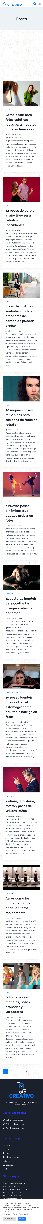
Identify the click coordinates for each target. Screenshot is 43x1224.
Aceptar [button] (21, 1219)
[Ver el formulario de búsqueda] (34, 3)
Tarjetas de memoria (12, 1157)
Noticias (17, 692)
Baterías (6, 1161)
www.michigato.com (12, 1192)
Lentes (6, 1149)
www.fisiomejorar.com (12, 1199)
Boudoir (9, 593)
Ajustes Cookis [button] (9, 1219)
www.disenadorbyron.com (14, 1183)
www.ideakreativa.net (12, 1186)
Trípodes (7, 1153)
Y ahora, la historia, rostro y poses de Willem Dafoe (20, 806)
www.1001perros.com (12, 1195)
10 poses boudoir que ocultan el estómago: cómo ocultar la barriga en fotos (21, 707)
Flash (5, 1169)
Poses (8, 110)
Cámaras (7, 1145)
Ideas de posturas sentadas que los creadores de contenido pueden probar (20, 316)
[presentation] (21, 93)
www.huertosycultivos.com (15, 1189)
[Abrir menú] (39, 3)
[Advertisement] (21, 55)
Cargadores (8, 1165)
